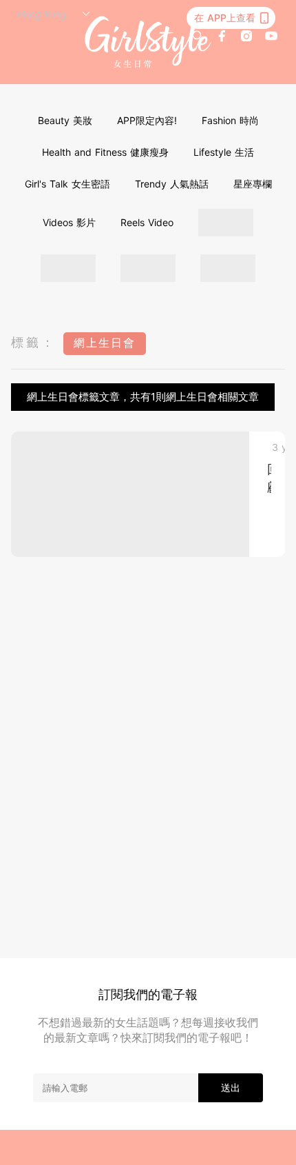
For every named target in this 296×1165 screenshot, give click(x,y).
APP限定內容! (147, 120)
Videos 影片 (69, 222)
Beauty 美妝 (65, 120)
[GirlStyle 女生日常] (148, 42)
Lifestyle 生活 (223, 152)
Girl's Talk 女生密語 (67, 184)
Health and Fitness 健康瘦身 (105, 152)
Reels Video (146, 222)
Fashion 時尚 (230, 120)
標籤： (33, 342)
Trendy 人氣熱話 (172, 184)
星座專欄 (252, 184)
